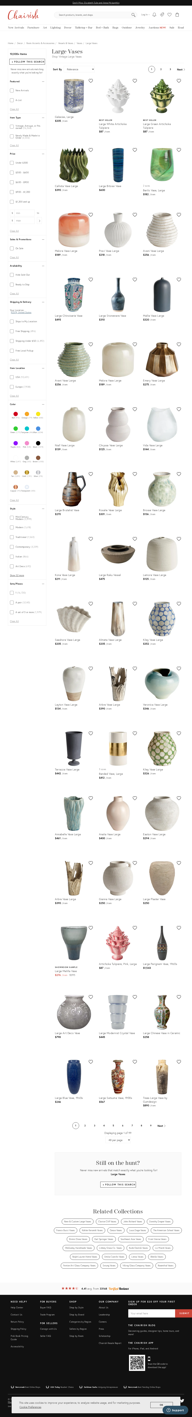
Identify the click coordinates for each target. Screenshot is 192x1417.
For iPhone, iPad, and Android (143, 1348)
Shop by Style (76, 1307)
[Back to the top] (184, 1397)
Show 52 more (17, 575)
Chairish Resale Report (110, 1343)
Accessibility (17, 1346)
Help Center (17, 1307)
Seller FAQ (45, 1336)
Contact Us (16, 1314)
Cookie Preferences (30, 1407)
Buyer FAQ (45, 1307)
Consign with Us (48, 1328)
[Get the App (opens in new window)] (137, 1363)
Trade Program (47, 1314)
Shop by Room (76, 1336)
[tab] (27, 90)
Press (101, 1328)
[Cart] (177, 15)
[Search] (133, 15)
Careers (103, 1321)
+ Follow (28, 61)
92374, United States (21, 312)
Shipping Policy (18, 1328)
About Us (103, 1307)
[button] (169, 15)
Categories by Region (80, 1321)
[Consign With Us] (162, 15)
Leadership (104, 1314)
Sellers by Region (78, 1328)
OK (162, 1405)
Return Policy (17, 1321)
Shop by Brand (76, 1314)
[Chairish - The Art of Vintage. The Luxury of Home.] (23, 15)
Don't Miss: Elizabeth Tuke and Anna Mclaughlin (96, 2)
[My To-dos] (154, 15)
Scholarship (104, 1336)
